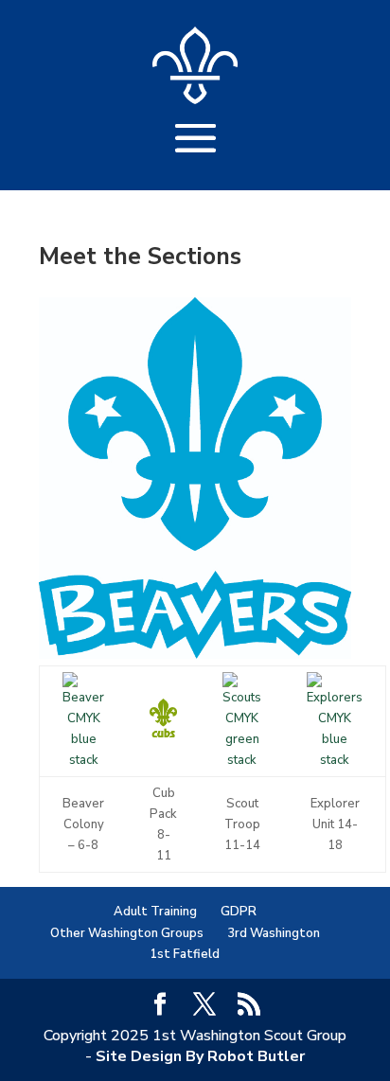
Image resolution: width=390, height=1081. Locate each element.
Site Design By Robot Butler (200, 1056)
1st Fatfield (185, 954)
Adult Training (155, 911)
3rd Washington (273, 933)
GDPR (239, 911)
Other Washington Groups (127, 933)
